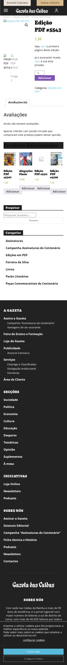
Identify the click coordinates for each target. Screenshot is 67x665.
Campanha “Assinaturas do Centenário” (31, 323)
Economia (11, 414)
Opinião (9, 450)
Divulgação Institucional (21, 368)
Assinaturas (14, 241)
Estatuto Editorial (16, 526)
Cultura (9, 421)
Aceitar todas (33, 651)
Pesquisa (33, 220)
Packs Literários (17, 276)
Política (9, 407)
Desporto (10, 435)
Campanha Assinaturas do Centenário (33, 248)
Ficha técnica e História (20, 540)
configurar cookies (34, 640)
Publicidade (12, 348)
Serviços (9, 360)
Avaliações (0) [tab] (17, 102)
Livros (10, 269)
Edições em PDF (21, 17)
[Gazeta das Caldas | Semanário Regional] (32, 10)
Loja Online (12, 484)
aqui (43, 46)
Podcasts (10, 498)
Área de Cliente (14, 379)
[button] (26, 25)
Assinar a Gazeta (16, 518)
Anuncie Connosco (18, 353)
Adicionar (44, 78)
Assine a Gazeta (15, 318)
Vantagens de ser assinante (23, 327)
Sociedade (11, 400)
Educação (10, 428)
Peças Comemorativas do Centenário (32, 283)
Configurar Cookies (33, 658)
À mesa (9, 464)
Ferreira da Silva (17, 262)
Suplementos (13, 457)
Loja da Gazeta (14, 341)
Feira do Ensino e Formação (23, 334)
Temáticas (11, 442)
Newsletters (12, 491)
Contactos (11, 561)
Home (7, 17)
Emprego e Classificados (21, 364)
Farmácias (13, 373)
